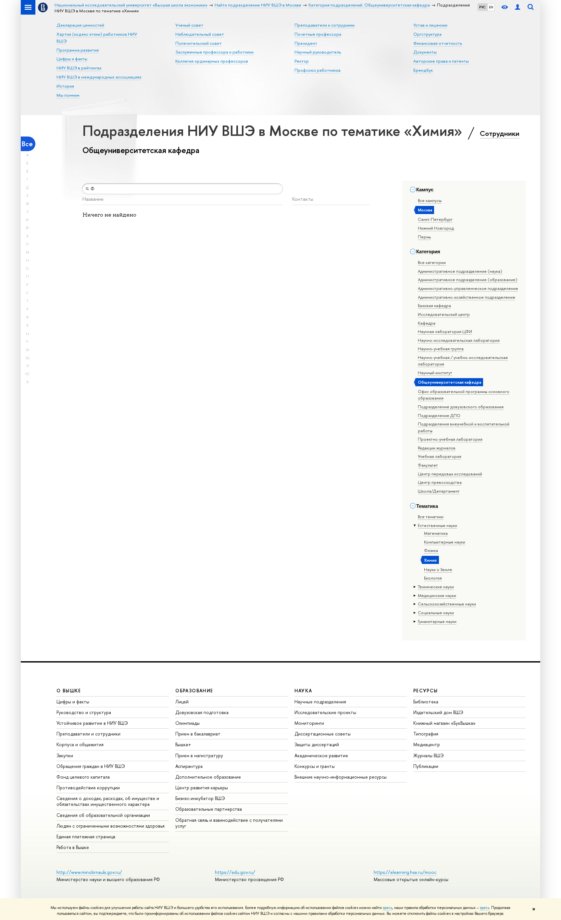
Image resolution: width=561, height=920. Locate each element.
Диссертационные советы (322, 734)
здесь (387, 907)
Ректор (301, 61)
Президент (305, 43)
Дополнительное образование (208, 777)
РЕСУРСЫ (425, 690)
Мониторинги (309, 723)
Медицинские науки (437, 595)
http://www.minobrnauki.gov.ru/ (89, 872)
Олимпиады (187, 723)
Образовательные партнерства (208, 809)
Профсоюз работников (317, 70)
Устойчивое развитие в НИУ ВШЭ (92, 723)
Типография (425, 734)
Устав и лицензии (430, 25)
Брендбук (423, 70)
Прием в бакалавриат (197, 734)
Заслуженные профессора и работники (214, 52)
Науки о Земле (438, 569)
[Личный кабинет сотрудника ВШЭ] (517, 7)
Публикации (425, 766)
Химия (430, 560)
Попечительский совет (198, 43)
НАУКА (303, 690)
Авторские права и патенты (441, 61)
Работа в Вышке (72, 847)
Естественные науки (437, 525)
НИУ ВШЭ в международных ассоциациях (99, 77)
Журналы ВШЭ (428, 755)
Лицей (182, 702)
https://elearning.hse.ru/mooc (405, 872)
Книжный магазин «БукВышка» (444, 723)
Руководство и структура (83, 712)
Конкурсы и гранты (314, 766)
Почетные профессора (317, 34)
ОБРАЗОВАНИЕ (194, 690)
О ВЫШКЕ (68, 690)
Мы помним (68, 95)
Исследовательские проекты (325, 712)
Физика (431, 550)
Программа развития (77, 50)
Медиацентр (426, 744)
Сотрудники (499, 133)
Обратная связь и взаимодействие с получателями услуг (229, 823)
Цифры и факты (71, 59)
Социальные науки (436, 612)
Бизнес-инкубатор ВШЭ (200, 798)
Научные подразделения (320, 702)
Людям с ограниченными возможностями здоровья (110, 826)
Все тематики (430, 517)
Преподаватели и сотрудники (324, 25)
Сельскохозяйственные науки (447, 604)
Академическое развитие (321, 755)
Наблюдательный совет (199, 34)
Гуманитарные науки (437, 621)
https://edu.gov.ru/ (235, 872)
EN (491, 7)
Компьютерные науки (444, 542)
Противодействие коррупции (88, 787)
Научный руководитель (317, 52)
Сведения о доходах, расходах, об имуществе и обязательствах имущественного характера (107, 801)
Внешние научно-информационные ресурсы (340, 777)
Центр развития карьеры (201, 787)
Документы (425, 52)
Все (27, 144)
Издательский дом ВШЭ (438, 712)
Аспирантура (189, 766)
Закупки (64, 755)
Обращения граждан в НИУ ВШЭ (90, 766)
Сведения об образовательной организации (103, 815)
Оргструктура (427, 34)
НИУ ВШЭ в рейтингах (79, 68)
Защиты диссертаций (316, 744)
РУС (482, 7)
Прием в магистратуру (199, 755)
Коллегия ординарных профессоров (211, 61)
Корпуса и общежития (80, 744)
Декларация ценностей (80, 25)
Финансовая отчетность (437, 43)
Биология (433, 578)
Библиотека (425, 702)
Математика (436, 533)
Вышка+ (183, 744)
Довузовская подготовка (202, 712)
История (65, 86)
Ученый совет (189, 25)
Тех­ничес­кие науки (436, 587)
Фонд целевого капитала (83, 777)
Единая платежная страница (85, 836)
